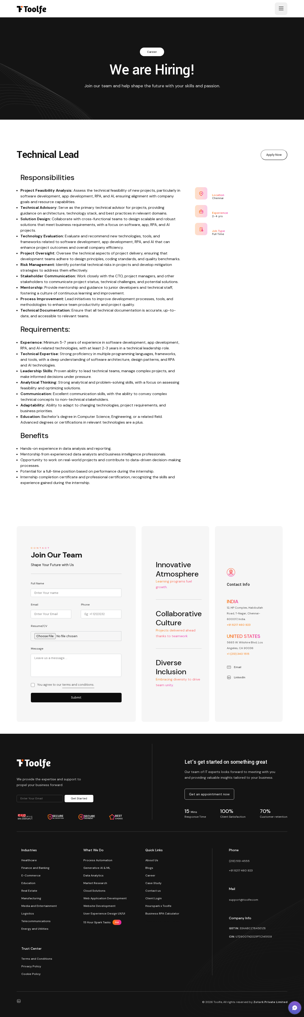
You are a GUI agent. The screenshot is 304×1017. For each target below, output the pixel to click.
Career (150, 875)
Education (28, 883)
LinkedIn (239, 677)
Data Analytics (93, 875)
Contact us (153, 890)
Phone (85, 604)
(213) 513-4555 (239, 861)
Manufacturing (31, 898)
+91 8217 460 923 (239, 625)
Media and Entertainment (39, 906)
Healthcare (29, 860)
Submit (76, 697)
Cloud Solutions (94, 890)
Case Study (153, 883)
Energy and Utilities (34, 928)
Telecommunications (36, 921)
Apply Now (274, 155)
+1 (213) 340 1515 (238, 654)
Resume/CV (39, 626)
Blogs (149, 867)
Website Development (99, 906)
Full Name (37, 583)
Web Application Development (105, 898)
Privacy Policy (31, 966)
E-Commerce (31, 875)
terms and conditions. (78, 685)
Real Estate (29, 890)
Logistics (27, 913)
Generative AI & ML (96, 867)
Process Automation (97, 860)
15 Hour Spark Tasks (101, 922)
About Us (151, 860)
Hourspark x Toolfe (158, 906)
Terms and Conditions (36, 958)
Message (37, 648)
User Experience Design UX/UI (104, 913)
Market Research (95, 883)
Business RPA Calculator (162, 913)
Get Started (79, 798)
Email (34, 604)
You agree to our (65, 685)
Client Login (153, 898)
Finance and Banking (35, 867)
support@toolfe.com (243, 900)
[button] (295, 1008)
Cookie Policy (31, 974)
